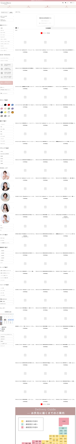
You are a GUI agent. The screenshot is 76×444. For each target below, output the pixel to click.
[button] (63, 3)
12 (47, 404)
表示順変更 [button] (49, 28)
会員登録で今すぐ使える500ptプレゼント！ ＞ (38, 0)
